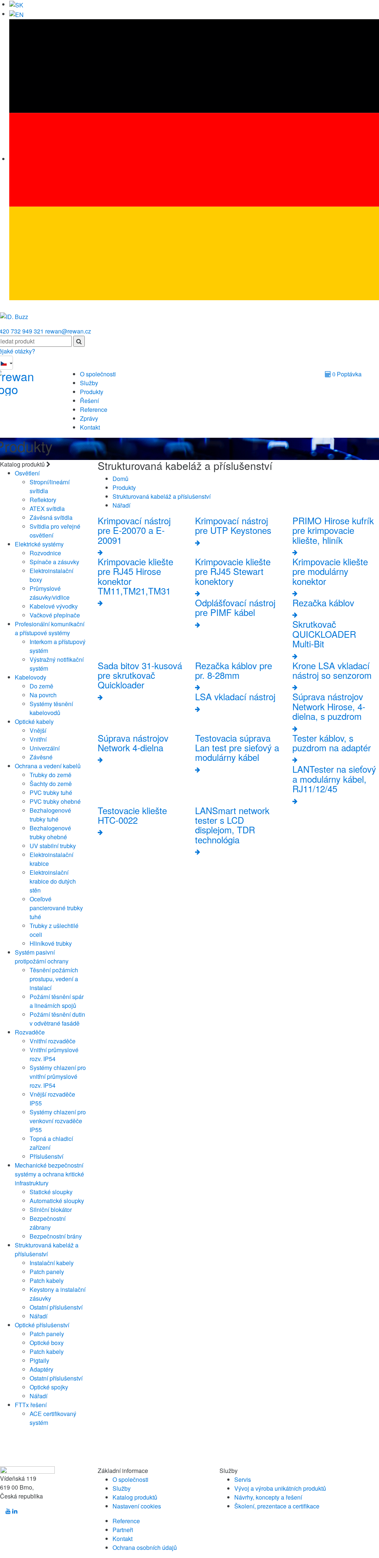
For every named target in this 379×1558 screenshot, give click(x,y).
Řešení (89, 400)
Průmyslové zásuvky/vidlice (50, 593)
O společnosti (98, 374)
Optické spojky (49, 1387)
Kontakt (90, 427)
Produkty (91, 391)
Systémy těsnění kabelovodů (51, 708)
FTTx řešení (31, 1404)
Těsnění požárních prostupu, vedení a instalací (54, 979)
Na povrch (43, 695)
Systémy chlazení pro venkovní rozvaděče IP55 (58, 1121)
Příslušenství (46, 1156)
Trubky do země (50, 774)
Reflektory (43, 499)
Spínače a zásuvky (54, 562)
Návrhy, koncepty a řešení (268, 1497)
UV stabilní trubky (53, 845)
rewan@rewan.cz (68, 331)
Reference (93, 409)
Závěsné (41, 757)
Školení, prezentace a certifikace (276, 1506)
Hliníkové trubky (51, 943)
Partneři (123, 1529)
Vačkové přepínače (55, 615)
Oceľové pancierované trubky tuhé (56, 908)
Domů (120, 478)
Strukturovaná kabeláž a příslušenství (46, 1249)
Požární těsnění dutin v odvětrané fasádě (57, 1018)
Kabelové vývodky (54, 606)
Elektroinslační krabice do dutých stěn (53, 881)
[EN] (16, 14)
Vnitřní (38, 739)
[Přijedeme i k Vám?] (14, 313)
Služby (89, 383)
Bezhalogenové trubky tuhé (50, 814)
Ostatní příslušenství (56, 1307)
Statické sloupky (51, 1192)
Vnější (38, 730)
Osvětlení (27, 473)
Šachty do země (51, 783)
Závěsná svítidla (51, 517)
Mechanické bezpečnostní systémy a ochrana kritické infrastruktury (49, 1174)
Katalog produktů (135, 1497)
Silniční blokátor (51, 1209)
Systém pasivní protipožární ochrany (41, 956)
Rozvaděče (30, 1032)
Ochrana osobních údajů (145, 1547)
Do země (41, 686)
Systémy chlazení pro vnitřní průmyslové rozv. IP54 (58, 1076)
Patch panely (47, 1271)
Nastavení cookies (137, 1506)
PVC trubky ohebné (55, 801)
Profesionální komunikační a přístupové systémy (49, 628)
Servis (242, 1479)
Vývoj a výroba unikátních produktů (280, 1488)
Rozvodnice (45, 553)
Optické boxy (47, 1342)
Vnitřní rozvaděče (53, 1041)
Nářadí (38, 1316)
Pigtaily (39, 1360)
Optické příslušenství (42, 1325)
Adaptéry (41, 1369)
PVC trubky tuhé (51, 792)
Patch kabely (47, 1280)
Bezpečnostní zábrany (48, 1223)
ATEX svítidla (47, 508)
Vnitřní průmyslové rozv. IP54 (54, 1054)
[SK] (16, 4)
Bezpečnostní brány (56, 1236)
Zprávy (89, 418)
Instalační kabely (52, 1263)
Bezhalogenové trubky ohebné (50, 832)
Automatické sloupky (57, 1200)
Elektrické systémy (39, 544)
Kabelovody (30, 677)
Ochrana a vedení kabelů (48, 766)
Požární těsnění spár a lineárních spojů (57, 1001)
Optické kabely (34, 721)
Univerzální (45, 748)
